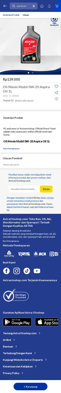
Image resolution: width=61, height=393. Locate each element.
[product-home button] (41, 6)
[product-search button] (13, 6)
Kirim (46, 189)
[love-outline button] (56, 86)
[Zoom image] (30, 44)
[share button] (56, 92)
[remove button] (34, 6)
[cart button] (56, 6)
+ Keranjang (30, 386)
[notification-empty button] (49, 6)
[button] (28, 72)
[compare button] (56, 98)
